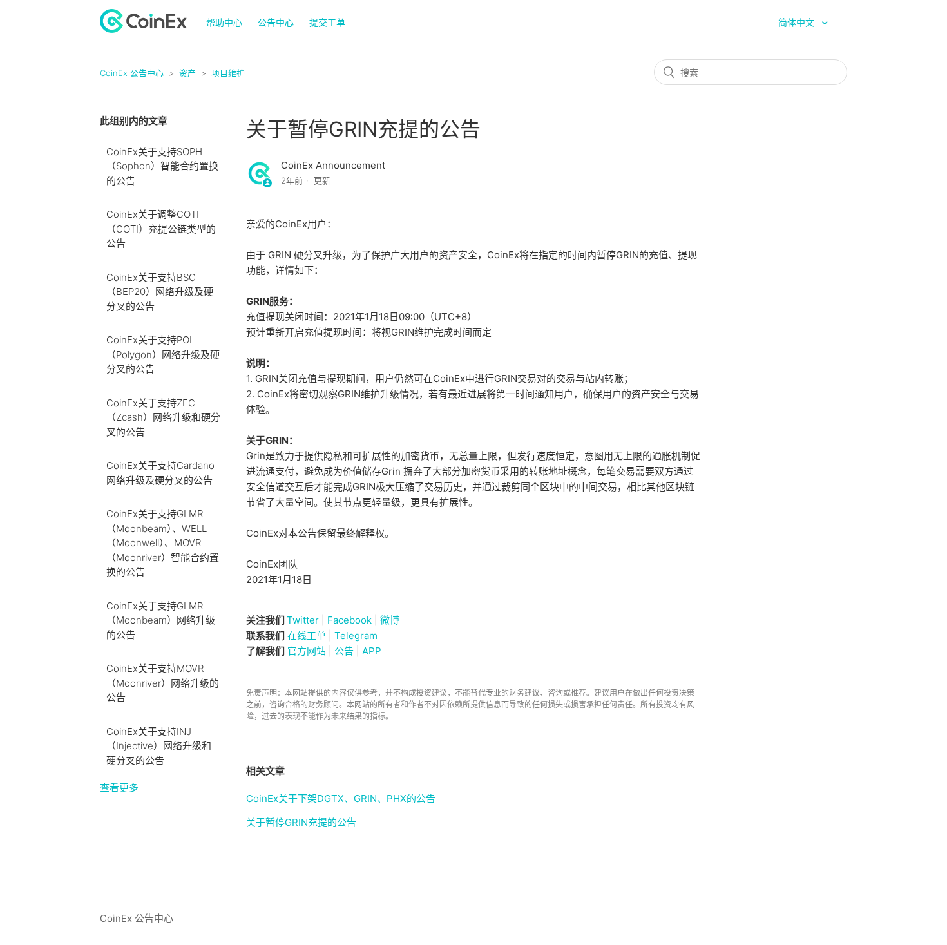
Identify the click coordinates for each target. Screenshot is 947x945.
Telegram (356, 635)
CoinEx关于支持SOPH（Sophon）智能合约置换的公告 (162, 166)
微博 (389, 620)
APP (371, 651)
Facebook (349, 620)
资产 (187, 73)
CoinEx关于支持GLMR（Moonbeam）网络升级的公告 (160, 620)
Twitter (303, 620)
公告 (344, 651)
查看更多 (119, 787)
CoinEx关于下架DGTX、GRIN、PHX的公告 (340, 798)
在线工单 (306, 635)
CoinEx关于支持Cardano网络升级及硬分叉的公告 (160, 472)
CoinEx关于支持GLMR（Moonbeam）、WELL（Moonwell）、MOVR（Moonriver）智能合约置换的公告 (162, 543)
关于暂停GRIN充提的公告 (301, 822)
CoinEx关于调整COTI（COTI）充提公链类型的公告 (161, 228)
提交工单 (327, 22)
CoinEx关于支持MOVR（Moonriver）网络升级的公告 (162, 682)
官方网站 (306, 651)
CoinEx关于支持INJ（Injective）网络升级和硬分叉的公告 (158, 746)
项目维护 (228, 73)
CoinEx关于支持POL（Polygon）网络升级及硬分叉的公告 (163, 354)
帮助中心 (224, 22)
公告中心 (276, 22)
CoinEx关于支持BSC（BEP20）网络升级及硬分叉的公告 (159, 291)
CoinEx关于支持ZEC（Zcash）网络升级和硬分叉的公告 (163, 417)
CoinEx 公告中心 (132, 73)
